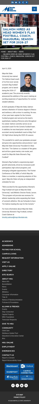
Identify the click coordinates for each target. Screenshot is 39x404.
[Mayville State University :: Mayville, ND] (9, 9)
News (21, 52)
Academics (7, 241)
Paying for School (11, 250)
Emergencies (8, 351)
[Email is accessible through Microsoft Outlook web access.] (16, 2)
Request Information (13, 258)
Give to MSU (8, 324)
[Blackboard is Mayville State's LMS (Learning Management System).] (12, 2)
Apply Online (8, 266)
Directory (7, 271)
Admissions (7, 245)
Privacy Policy (19, 397)
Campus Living (9, 254)
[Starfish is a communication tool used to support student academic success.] (26, 2)
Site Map (19, 395)
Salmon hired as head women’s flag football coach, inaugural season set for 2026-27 (18, 56)
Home (3, 52)
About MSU (12, 52)
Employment (8, 347)
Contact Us (8, 355)
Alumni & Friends (10, 307)
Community (7, 328)
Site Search (8, 275)
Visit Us (6, 262)
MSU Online (7, 343)
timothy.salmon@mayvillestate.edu (14, 217)
